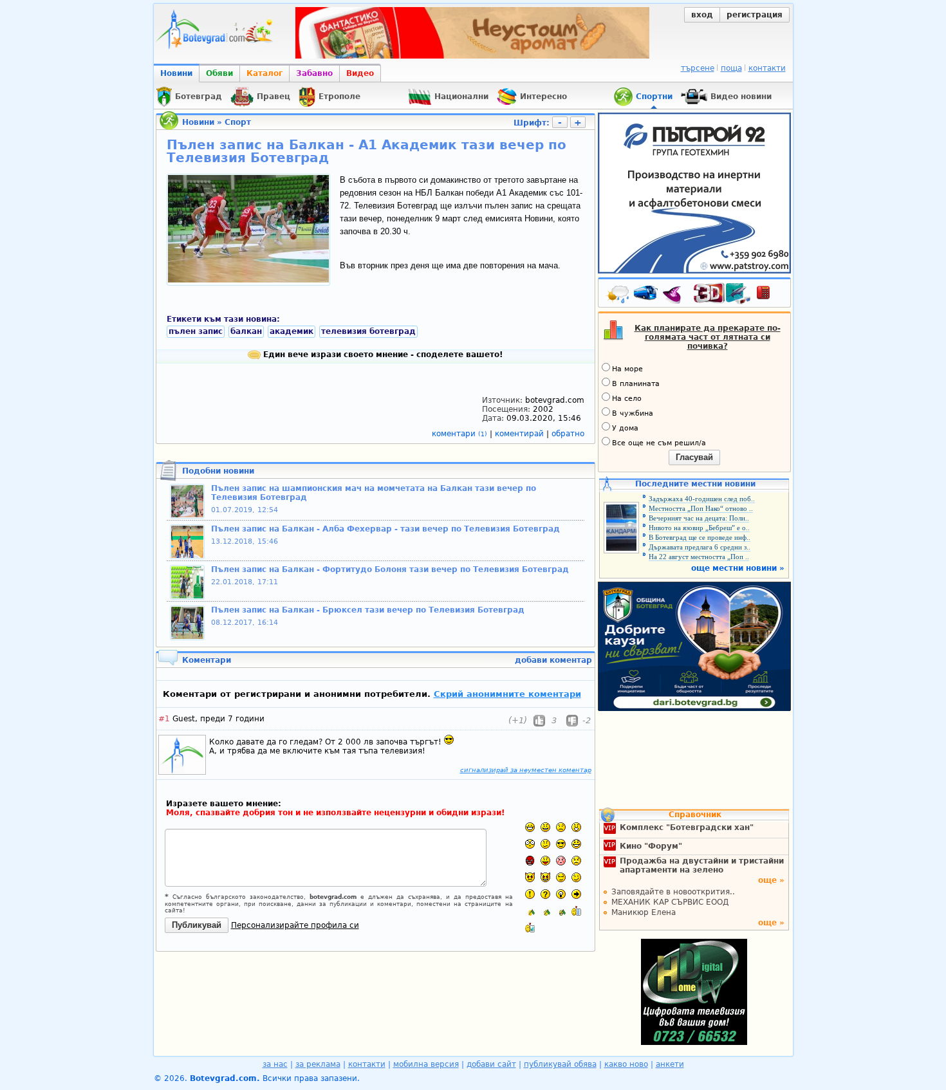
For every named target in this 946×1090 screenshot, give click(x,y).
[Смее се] (576, 844)
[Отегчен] (561, 860)
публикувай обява (560, 1064)
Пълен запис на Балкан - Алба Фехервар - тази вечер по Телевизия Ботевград (385, 528)
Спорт (238, 122)
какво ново (626, 1064)
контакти (767, 68)
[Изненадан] (576, 827)
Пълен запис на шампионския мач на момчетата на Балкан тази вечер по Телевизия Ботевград (373, 493)
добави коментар (553, 660)
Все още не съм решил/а (659, 443)
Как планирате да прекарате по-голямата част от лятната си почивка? (708, 337)
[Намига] (576, 877)
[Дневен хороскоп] (675, 295)
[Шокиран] (530, 844)
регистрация (755, 14)
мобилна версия (426, 1064)
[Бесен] (530, 860)
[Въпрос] (545, 894)
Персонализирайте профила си (295, 925)
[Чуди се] (561, 877)
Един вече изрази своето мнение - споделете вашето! (382, 354)
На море (627, 369)
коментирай (520, 433)
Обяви (219, 73)
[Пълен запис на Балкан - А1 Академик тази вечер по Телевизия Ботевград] (248, 279)
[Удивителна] (530, 894)
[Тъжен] (561, 827)
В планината (636, 384)
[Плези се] (545, 860)
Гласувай (694, 457)
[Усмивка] (545, 827)
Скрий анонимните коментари (507, 694)
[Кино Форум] (722, 293)
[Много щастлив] (530, 827)
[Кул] (561, 844)
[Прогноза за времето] (618, 295)
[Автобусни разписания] (647, 295)
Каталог (264, 73)
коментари (459, 433)
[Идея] (561, 894)
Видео (360, 73)
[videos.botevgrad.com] (530, 927)
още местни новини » (737, 568)
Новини (176, 73)
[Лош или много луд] (530, 877)
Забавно (314, 73)
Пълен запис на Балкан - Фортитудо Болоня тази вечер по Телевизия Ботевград (390, 569)
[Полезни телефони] (770, 295)
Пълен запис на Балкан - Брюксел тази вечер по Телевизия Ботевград (367, 609)
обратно (568, 433)
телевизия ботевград (368, 331)
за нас (275, 1064)
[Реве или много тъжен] (576, 860)
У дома (625, 428)
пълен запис (196, 331)
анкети (670, 1064)
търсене (697, 68)
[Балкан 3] (561, 911)
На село (627, 398)
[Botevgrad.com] (576, 911)
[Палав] (545, 877)
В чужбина (632, 413)
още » (771, 880)
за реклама (317, 1064)
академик (291, 331)
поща (731, 68)
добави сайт (491, 1064)
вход (702, 14)
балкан (246, 331)
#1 (164, 718)
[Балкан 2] (545, 911)
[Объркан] (545, 844)
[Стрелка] (576, 894)
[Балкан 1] (530, 911)
